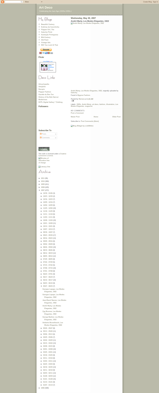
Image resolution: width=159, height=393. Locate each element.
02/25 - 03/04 (48, 364)
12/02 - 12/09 (48, 205)
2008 (43, 187)
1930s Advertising (51, 67)
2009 (43, 184)
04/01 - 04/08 (48, 349)
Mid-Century (45, 37)
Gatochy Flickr (46, 32)
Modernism (43, 99)
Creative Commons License (52, 155)
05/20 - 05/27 (48, 328)
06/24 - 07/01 (48, 274)
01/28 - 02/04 (48, 376)
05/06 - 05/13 (48, 334)
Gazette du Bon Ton (46, 94)
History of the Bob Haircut (48, 97)
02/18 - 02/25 (48, 367)
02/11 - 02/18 (48, 370)
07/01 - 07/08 (48, 271)
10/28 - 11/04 (48, 220)
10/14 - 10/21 (48, 226)
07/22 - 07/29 (48, 262)
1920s (79, 104)
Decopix (42, 89)
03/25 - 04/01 (48, 352)
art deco (95, 104)
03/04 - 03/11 (48, 361)
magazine (88, 106)
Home (96, 117)
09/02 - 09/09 (48, 244)
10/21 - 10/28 (48, 223)
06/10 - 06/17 (48, 280)
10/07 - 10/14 (48, 229)
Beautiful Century (47, 24)
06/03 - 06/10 (48, 283)
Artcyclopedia (44, 84)
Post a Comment (77, 113)
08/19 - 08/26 (48, 250)
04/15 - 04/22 (48, 343)
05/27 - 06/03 (48, 286)
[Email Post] (95, 100)
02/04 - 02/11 (48, 373)
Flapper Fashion (45, 92)
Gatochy (74, 93)
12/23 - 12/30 (48, 196)
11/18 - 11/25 (48, 211)
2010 (43, 181)
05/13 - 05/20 (48, 331)
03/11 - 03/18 (48, 358)
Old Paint (44, 40)
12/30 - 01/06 (48, 193)
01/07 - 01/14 (48, 385)
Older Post (116, 117)
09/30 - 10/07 (48, 232)
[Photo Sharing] (95, 55)
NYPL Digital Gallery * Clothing (50, 102)
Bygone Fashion (84, 95)
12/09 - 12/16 (48, 202)
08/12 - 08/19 (48, 253)
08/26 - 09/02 (48, 247)
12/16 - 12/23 (48, 199)
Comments (45, 138)
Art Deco (45, 7)
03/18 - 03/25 (48, 355)
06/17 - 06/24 (48, 277)
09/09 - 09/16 (48, 241)
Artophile (42, 87)
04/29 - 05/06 (48, 337)
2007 (43, 190)
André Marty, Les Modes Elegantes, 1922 (86, 91)
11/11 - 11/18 (48, 214)
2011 (43, 178)
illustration (110, 104)
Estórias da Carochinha (50, 27)
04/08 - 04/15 (48, 346)
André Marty (86, 104)
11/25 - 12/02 (48, 208)
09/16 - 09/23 (48, 238)
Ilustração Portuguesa (49, 35)
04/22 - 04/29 (48, 340)
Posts (43, 134)
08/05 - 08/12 (48, 256)
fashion (102, 104)
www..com (48, 61)
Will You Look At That (49, 45)
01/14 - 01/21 (48, 382)
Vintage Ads (45, 42)
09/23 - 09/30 (48, 235)
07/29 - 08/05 (48, 259)
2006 (43, 388)
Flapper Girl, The (47, 30)
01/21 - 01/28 (48, 379)
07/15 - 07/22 (48, 265)
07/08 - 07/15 (48, 268)
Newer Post (75, 117)
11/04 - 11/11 (48, 217)
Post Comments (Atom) (90, 121)
